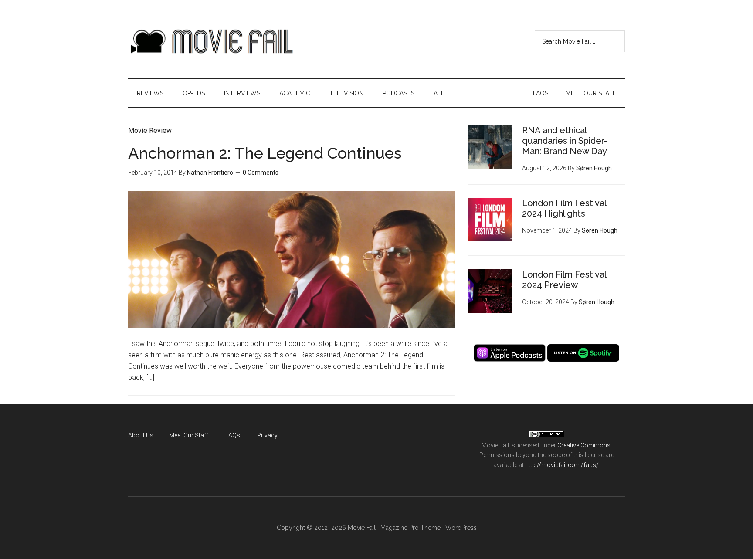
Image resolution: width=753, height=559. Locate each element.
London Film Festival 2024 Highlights (564, 208)
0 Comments (260, 172)
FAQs (232, 435)
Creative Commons (584, 445)
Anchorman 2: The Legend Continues (264, 153)
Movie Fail (211, 41)
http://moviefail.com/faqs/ (562, 464)
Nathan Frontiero (210, 172)
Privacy (267, 435)
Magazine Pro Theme (410, 527)
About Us (140, 435)
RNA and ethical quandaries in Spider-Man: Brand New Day (564, 140)
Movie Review (150, 130)
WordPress (461, 527)
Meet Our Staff (188, 435)
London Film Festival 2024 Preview (564, 279)
